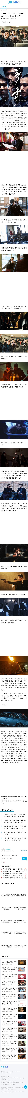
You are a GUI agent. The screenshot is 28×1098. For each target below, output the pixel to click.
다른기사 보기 (24, 850)
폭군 (16, 855)
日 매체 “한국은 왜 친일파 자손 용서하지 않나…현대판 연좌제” (13, 869)
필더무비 (3, 18)
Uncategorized (9, 964)
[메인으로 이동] (14, 3)
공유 (10, 22)
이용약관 (8, 1071)
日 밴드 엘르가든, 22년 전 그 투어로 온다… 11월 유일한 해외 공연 (9, 982)
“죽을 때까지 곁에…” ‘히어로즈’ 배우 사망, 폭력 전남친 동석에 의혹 (9, 1009)
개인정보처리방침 (15, 1071)
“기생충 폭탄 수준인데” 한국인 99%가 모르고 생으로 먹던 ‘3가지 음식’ (13, 878)
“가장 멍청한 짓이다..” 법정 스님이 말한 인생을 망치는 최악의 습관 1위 (15, 839)
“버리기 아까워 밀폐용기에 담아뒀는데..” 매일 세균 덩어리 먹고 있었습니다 (9, 1029)
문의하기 (11, 1072)
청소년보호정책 (4, 1072)
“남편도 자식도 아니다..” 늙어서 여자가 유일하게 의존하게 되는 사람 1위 (13, 873)
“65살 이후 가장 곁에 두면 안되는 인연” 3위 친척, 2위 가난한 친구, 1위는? (13, 875)
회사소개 (3, 1071)
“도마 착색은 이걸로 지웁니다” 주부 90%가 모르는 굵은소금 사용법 (9, 962)
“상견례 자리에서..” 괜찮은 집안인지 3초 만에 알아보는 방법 (9, 995)
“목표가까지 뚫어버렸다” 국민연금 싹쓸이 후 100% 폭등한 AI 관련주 (9, 1002)
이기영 (8, 855)
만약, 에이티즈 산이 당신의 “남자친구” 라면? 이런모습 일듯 (9, 1055)
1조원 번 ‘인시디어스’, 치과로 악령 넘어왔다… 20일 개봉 (9, 1015)
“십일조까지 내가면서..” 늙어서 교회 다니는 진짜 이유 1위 (9, 1035)
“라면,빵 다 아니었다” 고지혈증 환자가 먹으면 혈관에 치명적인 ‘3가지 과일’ (15, 815)
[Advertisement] (14, 168)
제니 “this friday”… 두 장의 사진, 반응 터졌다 (15, 833)
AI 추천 (3, 6)
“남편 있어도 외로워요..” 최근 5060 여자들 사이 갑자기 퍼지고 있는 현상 (13, 871)
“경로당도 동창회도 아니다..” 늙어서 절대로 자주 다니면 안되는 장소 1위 (15, 821)
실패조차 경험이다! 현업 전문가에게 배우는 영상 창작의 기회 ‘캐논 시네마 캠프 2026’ (9, 1049)
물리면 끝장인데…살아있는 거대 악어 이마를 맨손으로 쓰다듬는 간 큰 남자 (15, 827)
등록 (24, 858)
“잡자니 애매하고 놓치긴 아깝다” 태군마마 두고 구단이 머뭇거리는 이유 (9, 1022)
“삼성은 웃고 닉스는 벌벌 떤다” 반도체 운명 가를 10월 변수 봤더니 (9, 968)
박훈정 (5, 855)
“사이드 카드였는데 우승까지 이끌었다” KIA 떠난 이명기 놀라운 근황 (9, 975)
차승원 (12, 855)
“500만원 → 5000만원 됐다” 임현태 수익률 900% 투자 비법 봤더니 (9, 1042)
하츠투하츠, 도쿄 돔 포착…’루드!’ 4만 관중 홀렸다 (9, 988)
